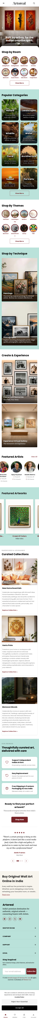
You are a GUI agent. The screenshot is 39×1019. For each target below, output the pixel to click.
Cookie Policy (19, 997)
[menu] (3, 3)
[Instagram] (10, 919)
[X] (15, 919)
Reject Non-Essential (19, 1002)
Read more (6, 895)
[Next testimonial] (26, 861)
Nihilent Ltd (27, 980)
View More (19, 83)
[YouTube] (20, 919)
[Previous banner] (2, 28)
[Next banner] (36, 28)
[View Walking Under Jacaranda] (19, 516)
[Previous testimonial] (13, 861)
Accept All (19, 1008)
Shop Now (19, 819)
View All (34, 457)
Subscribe (31, 971)
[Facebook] (4, 919)
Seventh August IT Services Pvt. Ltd (19, 978)
